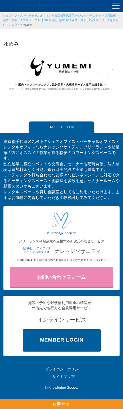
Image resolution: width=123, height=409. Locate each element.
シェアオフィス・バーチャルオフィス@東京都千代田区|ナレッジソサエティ (52, 15)
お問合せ (61, 404)
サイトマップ (63, 376)
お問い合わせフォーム (61, 277)
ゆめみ (27, 24)
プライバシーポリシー (63, 369)
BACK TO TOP (61, 127)
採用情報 (110, 15)
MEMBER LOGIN (62, 340)
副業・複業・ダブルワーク (20, 20)
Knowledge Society (63, 388)
